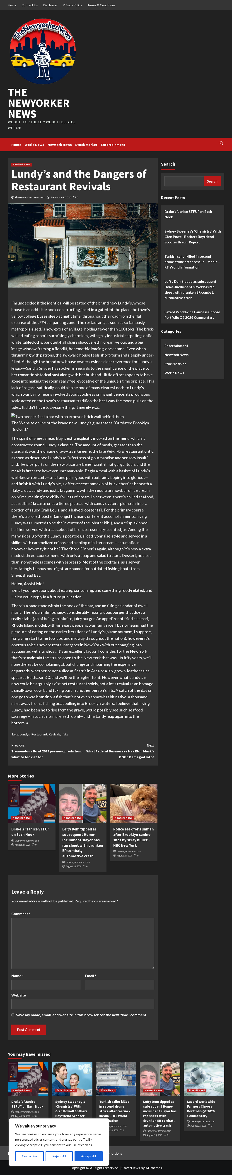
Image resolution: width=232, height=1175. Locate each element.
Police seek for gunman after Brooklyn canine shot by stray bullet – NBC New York (133, 837)
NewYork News (60, 144)
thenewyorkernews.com (30, 197)
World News (34, 144)
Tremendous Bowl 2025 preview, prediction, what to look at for (46, 751)
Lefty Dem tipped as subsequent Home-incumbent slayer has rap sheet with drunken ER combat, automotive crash (82, 843)
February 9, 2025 (61, 197)
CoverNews (130, 1167)
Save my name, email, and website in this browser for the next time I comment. (81, 1015)
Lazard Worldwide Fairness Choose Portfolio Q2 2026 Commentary (192, 314)
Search (168, 164)
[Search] (221, 143)
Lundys (25, 734)
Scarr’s (80, 670)
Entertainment (113, 144)
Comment (20, 913)
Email (90, 975)
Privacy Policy (72, 5)
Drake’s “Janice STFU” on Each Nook (30, 832)
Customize (29, 1156)
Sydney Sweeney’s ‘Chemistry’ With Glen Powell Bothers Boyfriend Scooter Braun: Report (192, 236)
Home (12, 5)
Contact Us (30, 5)
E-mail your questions (30, 590)
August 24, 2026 (22, 844)
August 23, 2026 (73, 866)
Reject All (59, 1156)
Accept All (88, 1156)
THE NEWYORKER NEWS (39, 103)
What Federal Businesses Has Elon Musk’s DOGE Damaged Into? (120, 751)
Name (17, 975)
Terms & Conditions (101, 5)
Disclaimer (50, 5)
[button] (68, 415)
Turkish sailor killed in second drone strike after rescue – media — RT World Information (192, 261)
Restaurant (39, 734)
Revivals (54, 734)
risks (65, 734)
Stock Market (86, 144)
